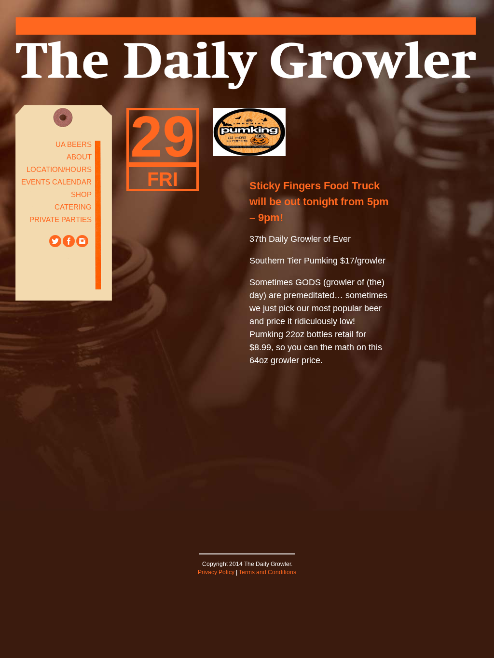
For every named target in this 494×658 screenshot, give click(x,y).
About (79, 157)
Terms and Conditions (267, 572)
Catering (73, 207)
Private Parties (60, 219)
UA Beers (73, 144)
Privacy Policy (216, 572)
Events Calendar (56, 182)
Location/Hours (59, 169)
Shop (81, 194)
